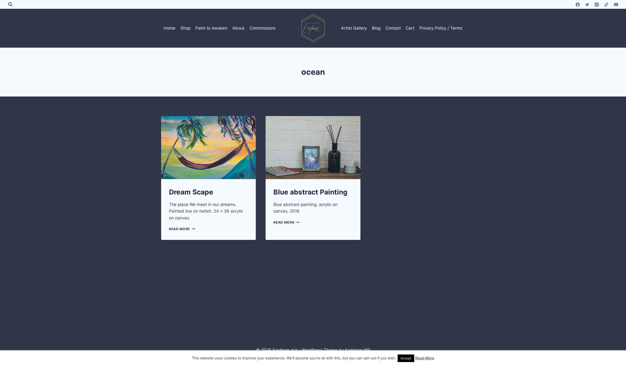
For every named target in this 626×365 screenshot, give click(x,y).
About (238, 28)
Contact (393, 28)
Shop (185, 28)
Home (169, 28)
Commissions (262, 28)
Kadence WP (357, 350)
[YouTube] (616, 4)
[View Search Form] (10, 4)
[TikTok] (606, 4)
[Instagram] (597, 4)
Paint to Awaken (211, 28)
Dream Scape (191, 192)
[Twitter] (587, 4)
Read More (182, 229)
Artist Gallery (354, 28)
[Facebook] (578, 4)
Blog (376, 28)
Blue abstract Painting (310, 192)
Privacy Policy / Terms (440, 28)
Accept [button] (406, 358)
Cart (410, 28)
